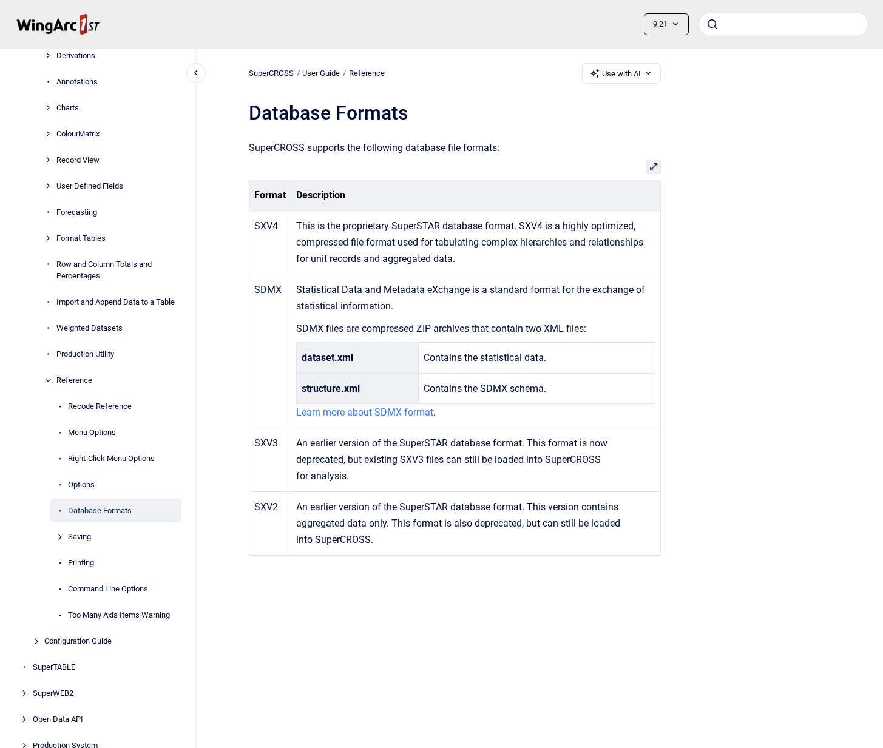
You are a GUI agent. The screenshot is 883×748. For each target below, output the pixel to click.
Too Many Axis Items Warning (119, 614)
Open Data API (58, 719)
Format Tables (81, 238)
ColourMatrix (78, 133)
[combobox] (783, 24)
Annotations (77, 81)
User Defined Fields (89, 185)
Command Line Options (108, 588)
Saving (79, 536)
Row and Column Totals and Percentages (104, 270)
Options (81, 484)
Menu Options (92, 432)
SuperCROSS (271, 73)
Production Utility (85, 354)
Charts (67, 107)
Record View (78, 159)
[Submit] (712, 24)
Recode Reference (100, 406)
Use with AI (621, 73)
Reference (74, 380)
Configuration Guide (78, 640)
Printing (81, 562)
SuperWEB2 (53, 693)
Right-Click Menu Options (111, 458)
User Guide (321, 73)
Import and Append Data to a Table (115, 301)
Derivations (75, 55)
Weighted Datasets (89, 327)
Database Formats (100, 510)
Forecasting (76, 212)
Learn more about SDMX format (364, 412)
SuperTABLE (54, 667)
